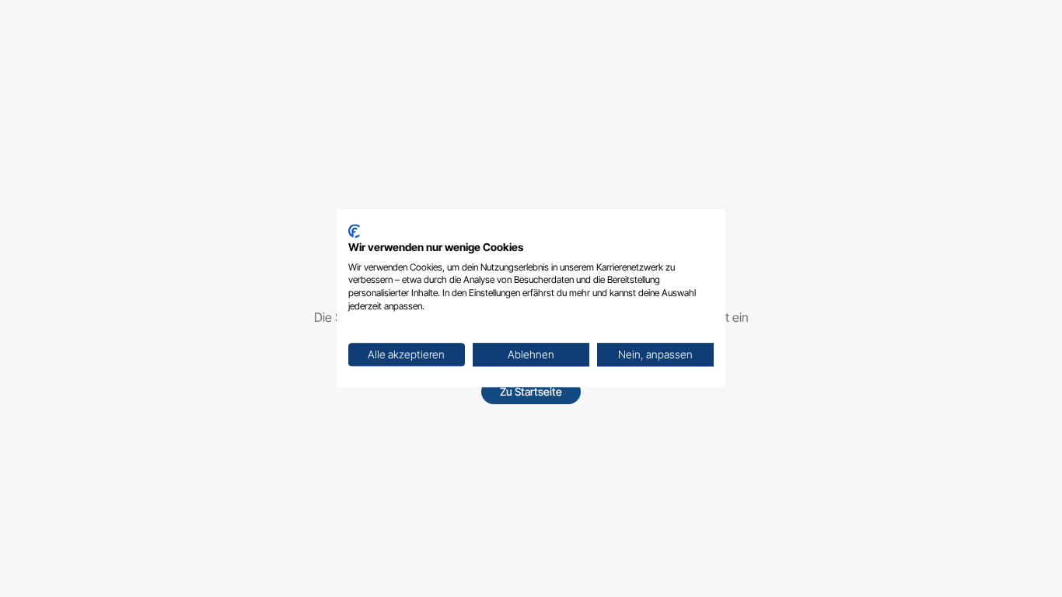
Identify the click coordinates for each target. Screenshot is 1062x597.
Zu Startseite (531, 391)
